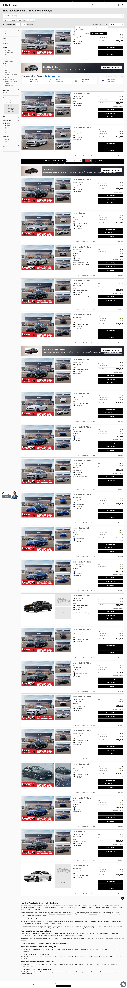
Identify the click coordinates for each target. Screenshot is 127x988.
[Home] (6, 5)
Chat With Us (110, 54)
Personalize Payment (118, 44)
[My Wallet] (118, 4)
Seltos (69, 914)
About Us (113, 4)
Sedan (25, 20)
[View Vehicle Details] (63, 600)
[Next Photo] (70, 42)
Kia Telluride (52, 914)
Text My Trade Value (110, 51)
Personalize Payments (98, 33)
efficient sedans (63, 907)
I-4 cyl (32, 20)
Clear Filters (29, 24)
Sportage (58, 914)
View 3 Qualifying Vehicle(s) (111, 68)
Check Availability (110, 47)
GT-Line (12, 20)
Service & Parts (106, 4)
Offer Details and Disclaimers (113, 70)
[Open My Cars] (122, 4)
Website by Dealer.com (35, 984)
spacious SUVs (72, 907)
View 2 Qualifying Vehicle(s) (111, 170)
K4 (119, 914)
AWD (19, 20)
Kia (22, 24)
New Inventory (71, 4)
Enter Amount (11, 111)
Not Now (87, 33)
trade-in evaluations (72, 926)
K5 (17, 24)
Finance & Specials (97, 4)
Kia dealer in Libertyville (34, 921)
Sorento (63, 914)
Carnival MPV (93, 914)
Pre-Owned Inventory (80, 4)
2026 (6, 20)
